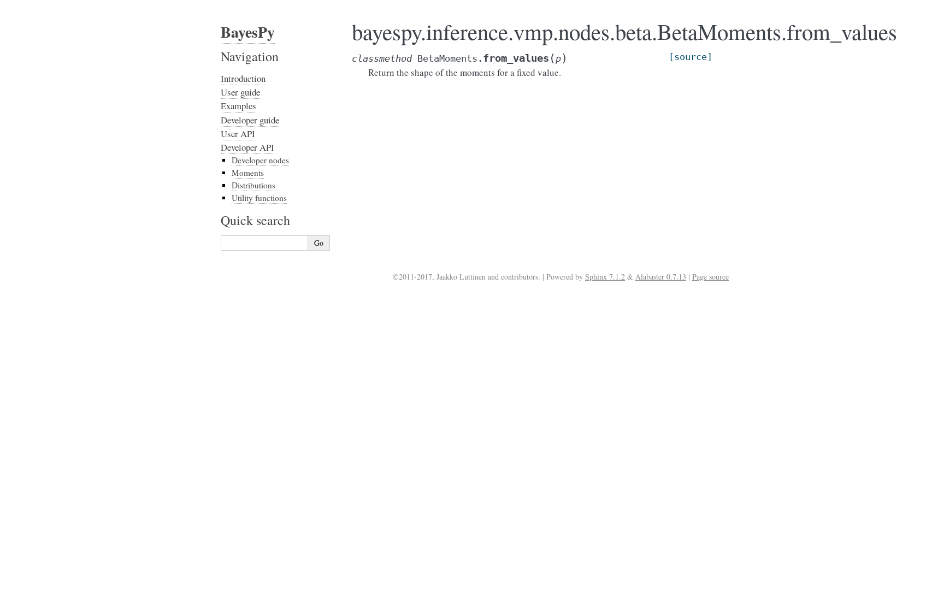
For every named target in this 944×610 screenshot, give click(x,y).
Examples (238, 105)
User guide (240, 92)
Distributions (253, 185)
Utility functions (259, 197)
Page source (710, 276)
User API (238, 133)
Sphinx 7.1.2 (605, 276)
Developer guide (250, 120)
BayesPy (248, 32)
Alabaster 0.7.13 (660, 276)
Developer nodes (260, 160)
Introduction (243, 78)
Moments (248, 172)
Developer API (247, 147)
